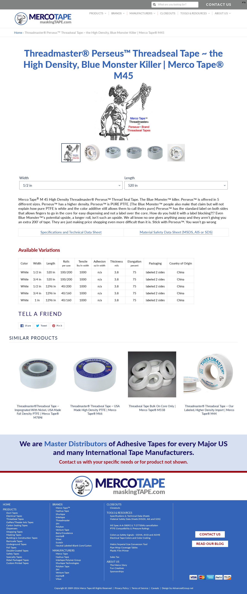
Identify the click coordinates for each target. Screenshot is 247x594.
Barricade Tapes (14, 541)
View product (37, 378)
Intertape (60, 517)
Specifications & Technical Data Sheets (130, 515)
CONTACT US (210, 534)
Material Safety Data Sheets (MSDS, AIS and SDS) (135, 519)
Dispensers (11, 528)
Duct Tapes (12, 512)
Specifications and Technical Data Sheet (71, 232)
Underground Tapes (16, 544)
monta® (60, 536)
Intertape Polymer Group (68, 560)
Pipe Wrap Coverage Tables (124, 547)
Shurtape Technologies (67, 563)
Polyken (60, 526)
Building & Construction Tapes (21, 537)
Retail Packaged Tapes (17, 560)
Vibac (59, 539)
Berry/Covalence (64, 533)
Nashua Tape (62, 510)
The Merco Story (118, 565)
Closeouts (115, 507)
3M (57, 523)
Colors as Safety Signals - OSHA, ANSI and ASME (135, 534)
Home (18, 32)
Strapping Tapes (14, 531)
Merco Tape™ (63, 507)
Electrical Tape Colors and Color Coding (130, 537)
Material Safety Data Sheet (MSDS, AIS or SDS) (176, 232)
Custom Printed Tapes (17, 563)
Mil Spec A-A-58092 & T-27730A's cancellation (134, 525)
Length (129, 178)
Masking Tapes (13, 534)
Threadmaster (63, 520)
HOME (7, 504)
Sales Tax (114, 556)
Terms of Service (140, 588)
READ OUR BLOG (210, 544)
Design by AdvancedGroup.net (177, 588)
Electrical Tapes (14, 515)
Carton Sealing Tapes (17, 525)
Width (24, 178)
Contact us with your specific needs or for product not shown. (123, 462)
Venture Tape (62, 529)
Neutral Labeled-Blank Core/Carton (74, 545)
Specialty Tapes (14, 556)
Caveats (155, 588)
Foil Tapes (11, 547)
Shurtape (60, 514)
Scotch (59, 542)
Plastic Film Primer (119, 550)
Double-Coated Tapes (17, 550)
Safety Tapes (12, 553)
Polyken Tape (62, 566)
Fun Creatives (117, 568)
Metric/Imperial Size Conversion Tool (128, 544)
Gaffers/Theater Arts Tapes (19, 522)
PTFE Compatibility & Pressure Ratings (129, 528)
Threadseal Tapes (15, 519)
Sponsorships (117, 571)
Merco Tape (62, 553)
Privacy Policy (122, 588)
